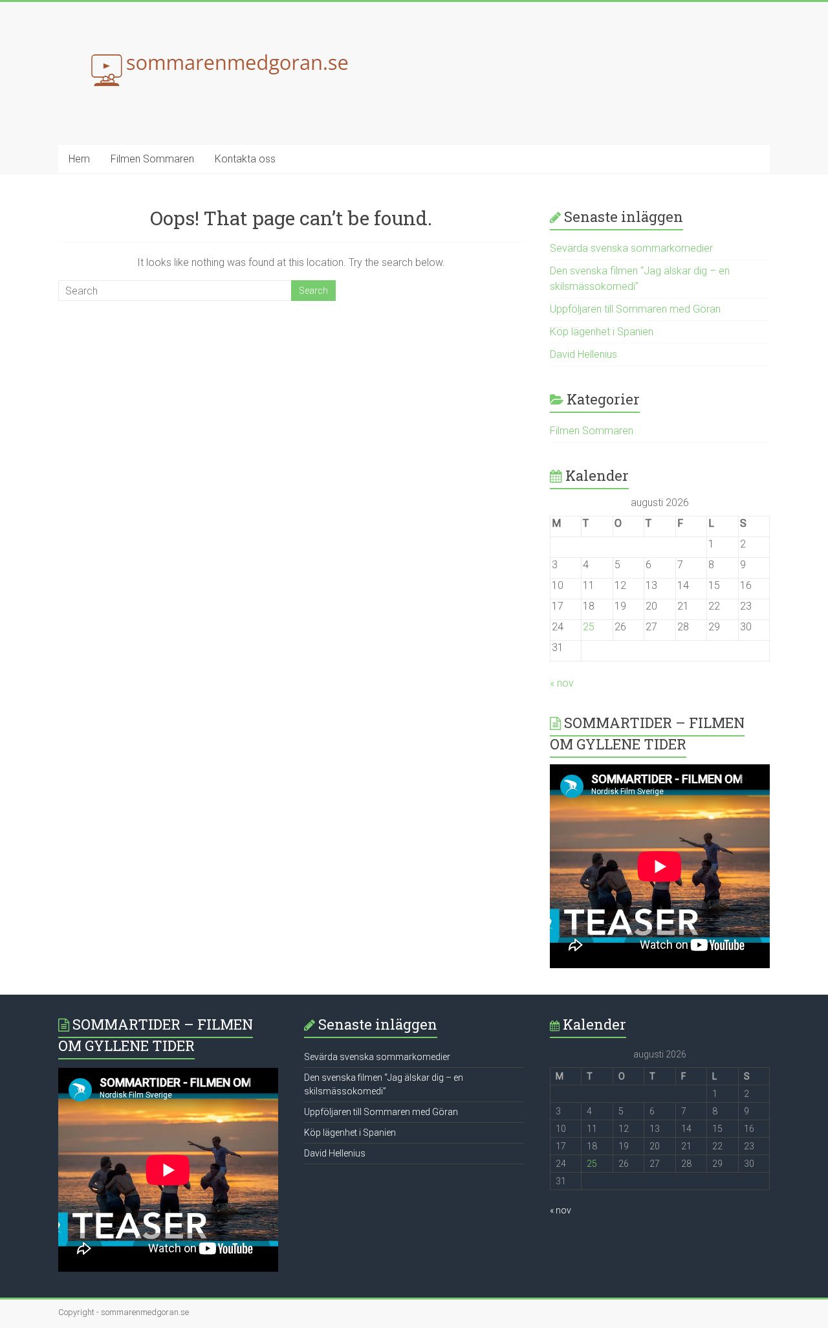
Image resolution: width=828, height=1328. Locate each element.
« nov (562, 683)
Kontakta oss (245, 159)
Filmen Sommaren (152, 159)
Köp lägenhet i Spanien (601, 332)
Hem (79, 159)
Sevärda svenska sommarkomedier (631, 248)
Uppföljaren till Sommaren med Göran (635, 309)
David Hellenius (583, 354)
